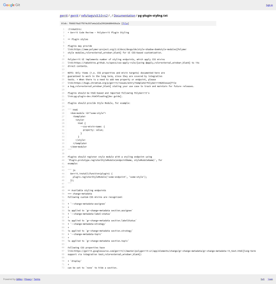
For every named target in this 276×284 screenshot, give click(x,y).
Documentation (124, 15)
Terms (37, 279)
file (125, 23)
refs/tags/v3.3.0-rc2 (94, 15)
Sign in (269, 5)
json (270, 279)
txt (262, 279)
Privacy (28, 279)
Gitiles (19, 279)
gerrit (64, 15)
